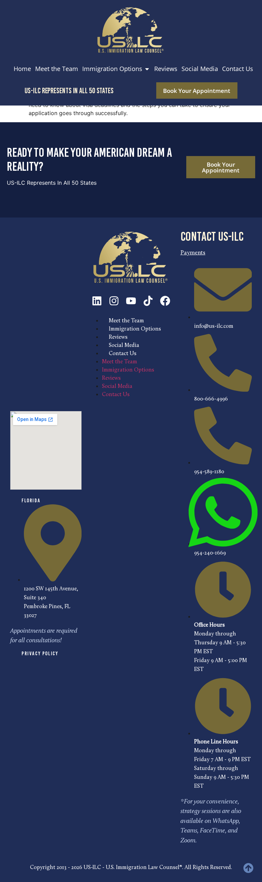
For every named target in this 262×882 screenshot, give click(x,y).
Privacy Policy (39, 653)
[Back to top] (248, 868)
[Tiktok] (148, 301)
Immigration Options (135, 329)
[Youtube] (131, 301)
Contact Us (122, 353)
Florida (30, 500)
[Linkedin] (97, 301)
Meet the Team (126, 321)
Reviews (118, 337)
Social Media (124, 345)
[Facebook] (165, 301)
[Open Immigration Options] (147, 68)
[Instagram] (114, 301)
